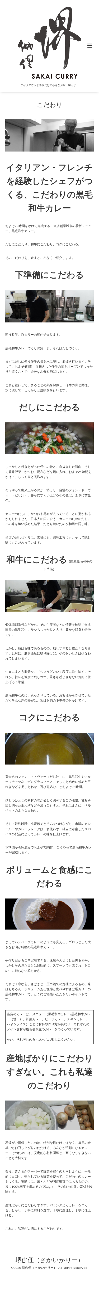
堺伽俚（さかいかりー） (50, 1260)
